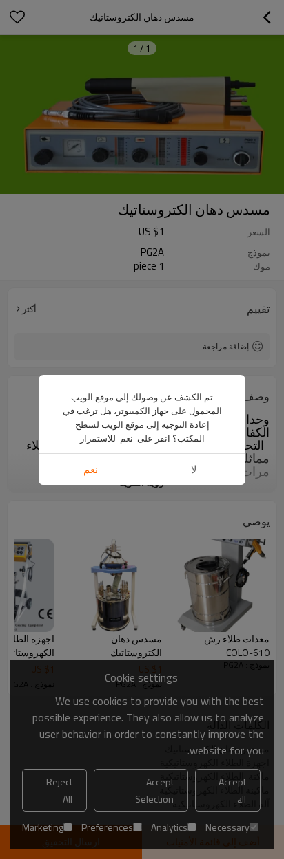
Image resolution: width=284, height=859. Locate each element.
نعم (90, 469)
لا (194, 469)
